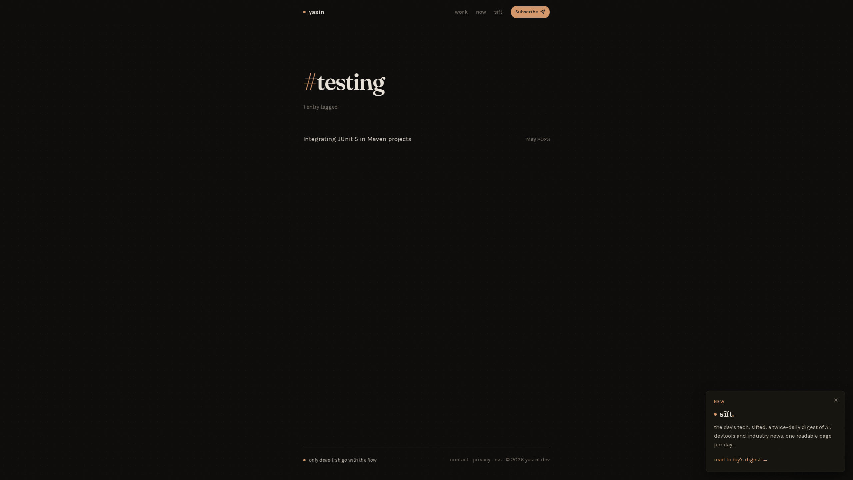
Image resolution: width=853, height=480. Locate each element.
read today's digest (741, 459)
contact (459, 459)
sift (498, 12)
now (481, 12)
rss (498, 459)
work (461, 12)
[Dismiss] (836, 400)
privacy (481, 459)
